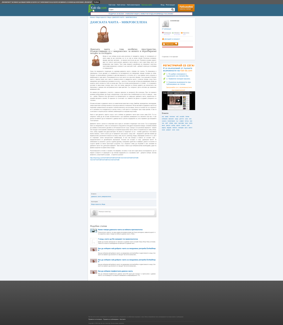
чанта (99, 196)
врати (178, 125)
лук (163, 123)
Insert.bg (107, 323)
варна (164, 127)
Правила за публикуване (111, 319)
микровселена (106, 196)
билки (187, 116)
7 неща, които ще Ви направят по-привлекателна (118, 239)
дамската (94, 196)
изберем (164, 119)
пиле (163, 130)
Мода (109, 17)
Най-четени (121, 5)
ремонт (168, 130)
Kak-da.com (101, 323)
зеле (173, 130)
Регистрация (170, 5)
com (188, 125)
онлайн (182, 116)
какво (166, 116)
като (186, 127)
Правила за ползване (95, 319)
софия (182, 121)
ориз (175, 123)
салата (164, 121)
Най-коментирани (133, 5)
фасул (168, 125)
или (190, 119)
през (186, 123)
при (191, 121)
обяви (171, 123)
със (177, 121)
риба (190, 123)
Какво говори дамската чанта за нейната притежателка (120, 229)
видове (169, 127)
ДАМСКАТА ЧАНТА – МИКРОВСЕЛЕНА (124, 17)
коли (177, 130)
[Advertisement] (141, 299)
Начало (92, 17)
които (190, 127)
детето (181, 119)
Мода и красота (101, 17)
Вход (162, 5)
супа (186, 119)
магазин (171, 119)
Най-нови (112, 5)
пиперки (181, 127)
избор (173, 125)
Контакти (122, 319)
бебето (175, 127)
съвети (183, 125)
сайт (166, 123)
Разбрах (96, 2)
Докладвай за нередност (172, 39)
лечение (172, 116)
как (163, 116)
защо (176, 119)
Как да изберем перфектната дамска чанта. (115, 271)
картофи (181, 123)
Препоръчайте (146, 5)
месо (163, 125)
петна (187, 121)
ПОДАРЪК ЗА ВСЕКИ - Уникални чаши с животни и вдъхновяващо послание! (141, 14)
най (177, 116)
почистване (171, 121)
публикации (166, 29)
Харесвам (169, 44)
